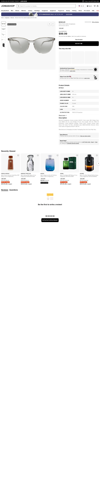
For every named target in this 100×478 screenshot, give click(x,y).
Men (12, 10)
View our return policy (85, 136)
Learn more (72, 70)
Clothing (74, 10)
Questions (13, 190)
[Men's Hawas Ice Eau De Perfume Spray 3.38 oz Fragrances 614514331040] (57, 155)
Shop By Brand (5, 10)
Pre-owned (87, 10)
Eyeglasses (53, 10)
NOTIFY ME (78, 43)
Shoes (80, 10)
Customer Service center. (73, 143)
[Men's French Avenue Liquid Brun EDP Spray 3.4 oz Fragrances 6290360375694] (18, 155)
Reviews (4, 190)
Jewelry (30, 10)
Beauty (68, 10)
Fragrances (61, 10)
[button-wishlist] (95, 6)
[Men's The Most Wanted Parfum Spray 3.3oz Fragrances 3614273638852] (96, 155)
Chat (96, 142)
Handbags (37, 10)
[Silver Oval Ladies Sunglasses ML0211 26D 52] (53, 24)
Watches (23, 10)
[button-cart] (97, 6)
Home (2, 17)
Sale (97, 10)
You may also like (65, 48)
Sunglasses (45, 10)
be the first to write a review (50, 220)
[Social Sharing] (49, 24)
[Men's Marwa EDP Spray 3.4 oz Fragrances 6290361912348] (37, 155)
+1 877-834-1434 (86, 142)
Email (92, 142)
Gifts (93, 10)
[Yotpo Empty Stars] (88, 22)
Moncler (12, 17)
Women (17, 10)
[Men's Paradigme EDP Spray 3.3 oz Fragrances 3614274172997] (77, 155)
